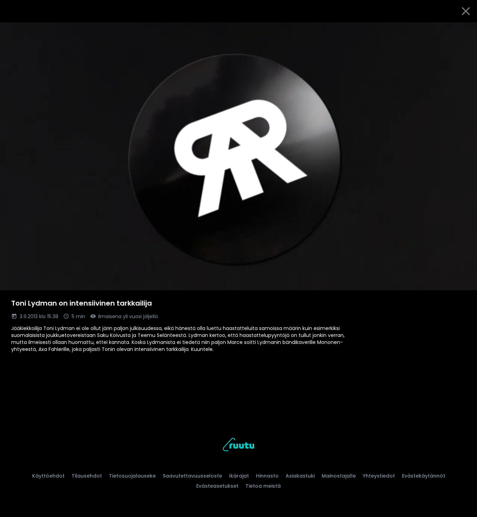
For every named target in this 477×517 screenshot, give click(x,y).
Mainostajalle (339, 475)
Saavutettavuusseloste (192, 475)
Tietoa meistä (263, 485)
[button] (238, 156)
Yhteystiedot (379, 475)
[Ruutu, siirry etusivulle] (238, 446)
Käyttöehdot (48, 475)
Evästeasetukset (217, 485)
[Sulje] (466, 11)
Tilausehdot (87, 475)
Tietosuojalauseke (132, 475)
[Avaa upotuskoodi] (463, 30)
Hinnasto (267, 475)
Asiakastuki (300, 475)
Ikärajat (239, 475)
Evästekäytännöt (423, 475)
